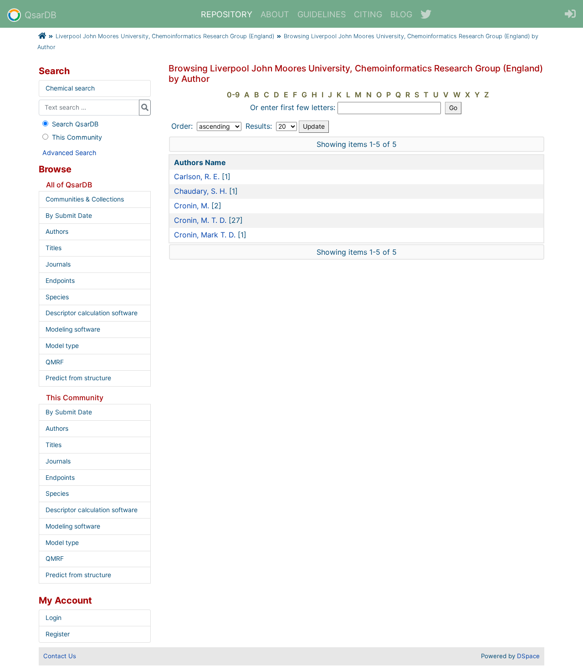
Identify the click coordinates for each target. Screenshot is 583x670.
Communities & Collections (85, 199)
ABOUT (275, 14)
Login (53, 617)
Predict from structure (78, 378)
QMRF (55, 362)
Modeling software (73, 329)
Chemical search (70, 88)
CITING (368, 14)
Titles (53, 248)
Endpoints (60, 280)
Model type (62, 345)
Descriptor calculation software (92, 313)
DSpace (528, 656)
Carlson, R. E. (197, 176)
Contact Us (59, 656)
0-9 (233, 94)
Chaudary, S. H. (200, 191)
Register (58, 634)
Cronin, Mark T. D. (204, 234)
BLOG (401, 14)
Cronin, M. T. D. (200, 220)
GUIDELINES (321, 14)
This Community (77, 137)
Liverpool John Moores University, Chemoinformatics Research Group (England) (165, 36)
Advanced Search (69, 152)
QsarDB (40, 15)
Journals (58, 264)
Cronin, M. (191, 205)
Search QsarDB (75, 124)
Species (57, 297)
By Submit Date (69, 215)
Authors (57, 231)
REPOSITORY (226, 14)
